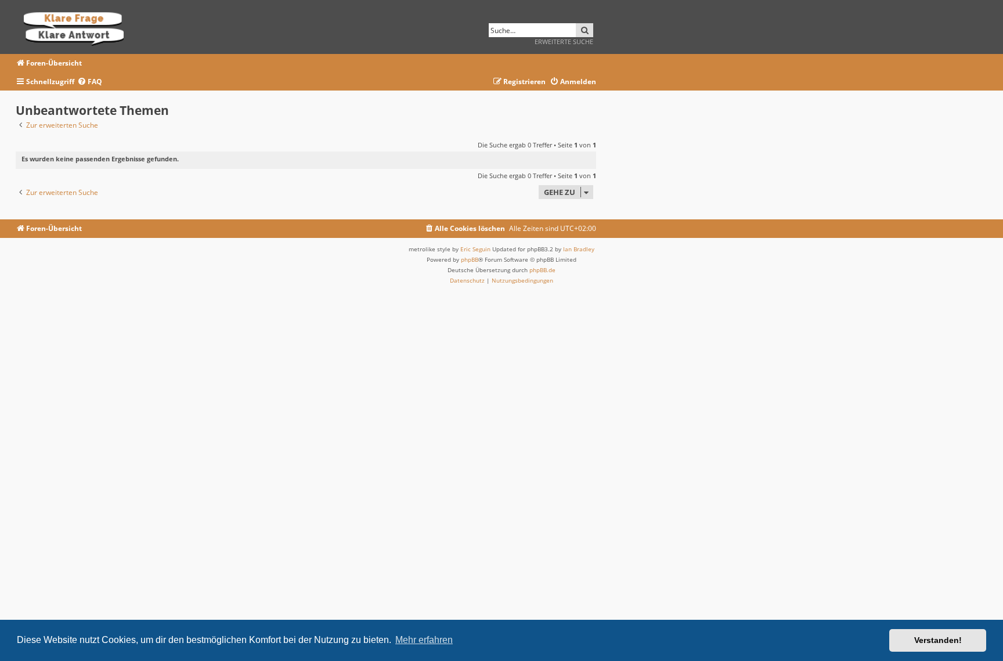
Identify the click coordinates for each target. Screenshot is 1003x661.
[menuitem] (89, 82)
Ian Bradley (578, 249)
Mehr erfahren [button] (424, 640)
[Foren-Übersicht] (77, 27)
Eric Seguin (475, 249)
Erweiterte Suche (564, 41)
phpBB (469, 259)
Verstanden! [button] (938, 640)
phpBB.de (542, 270)
